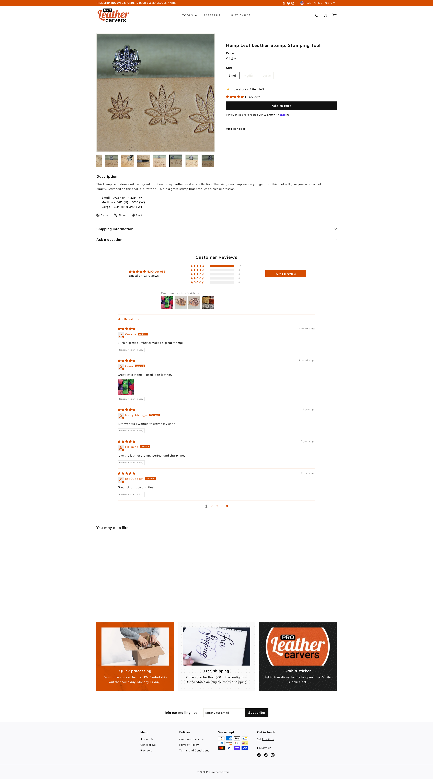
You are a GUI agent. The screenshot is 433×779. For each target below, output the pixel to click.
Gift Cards (241, 15)
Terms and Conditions (194, 750)
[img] (126, 329)
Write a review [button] (285, 273)
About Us (146, 739)
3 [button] (217, 506)
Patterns (213, 15)
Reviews (146, 750)
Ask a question (109, 239)
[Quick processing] (135, 646)
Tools (188, 15)
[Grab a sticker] (298, 646)
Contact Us (148, 744)
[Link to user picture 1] (126, 387)
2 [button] (212, 506)
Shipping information (114, 229)
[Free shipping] (216, 646)
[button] (235, 97)
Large (268, 76)
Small (233, 75)
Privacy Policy (189, 744)
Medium (251, 76)
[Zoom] (155, 93)
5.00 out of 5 (156, 271)
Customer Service (191, 739)
